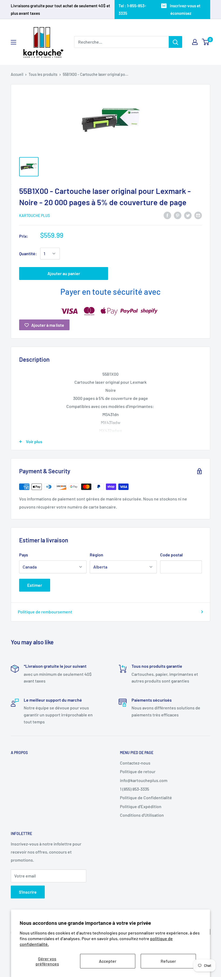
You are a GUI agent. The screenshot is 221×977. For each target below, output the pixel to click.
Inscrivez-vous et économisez (185, 9)
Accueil (17, 74)
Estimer (34, 585)
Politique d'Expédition (140, 806)
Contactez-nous (135, 762)
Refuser (168, 961)
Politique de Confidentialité (146, 797)
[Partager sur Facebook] (167, 215)
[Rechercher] (175, 42)
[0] (205, 42)
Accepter (107, 961)
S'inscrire (28, 891)
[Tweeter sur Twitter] (188, 215)
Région (96, 554)
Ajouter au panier (63, 273)
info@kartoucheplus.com (143, 780)
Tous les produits (43, 74)
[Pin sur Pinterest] (177, 215)
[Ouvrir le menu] (13, 42)
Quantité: (28, 253)
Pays (23, 554)
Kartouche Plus (34, 215)
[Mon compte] (195, 42)
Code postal (171, 554)
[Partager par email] (198, 215)
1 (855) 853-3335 (134, 788)
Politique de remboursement (45, 611)
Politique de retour (138, 771)
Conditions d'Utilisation (142, 815)
